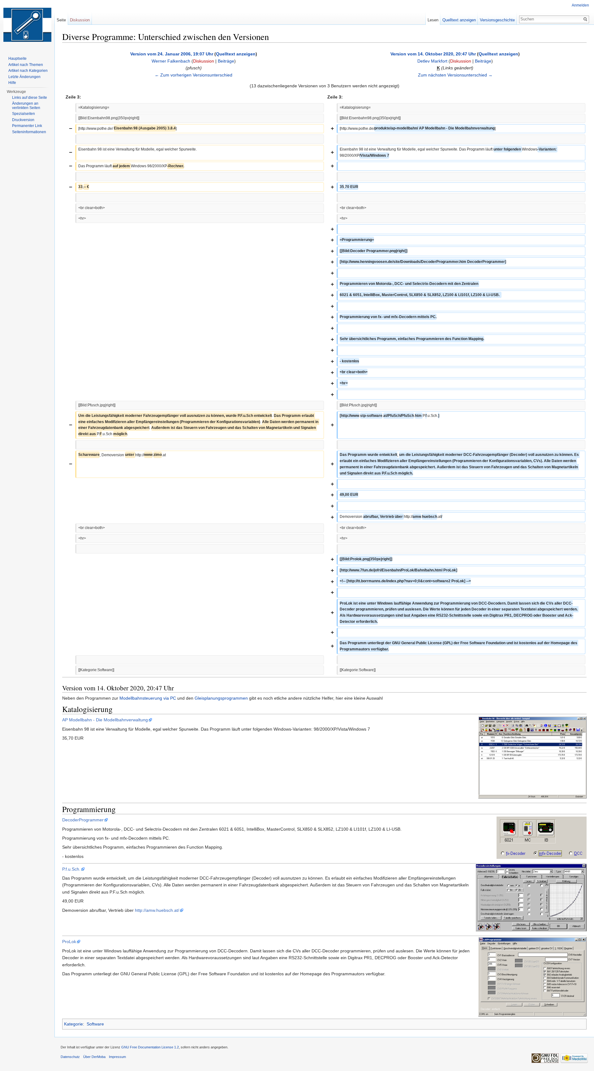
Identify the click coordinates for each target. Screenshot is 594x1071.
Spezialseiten (23, 113)
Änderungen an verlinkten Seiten (26, 105)
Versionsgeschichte (497, 20)
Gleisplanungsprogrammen (221, 698)
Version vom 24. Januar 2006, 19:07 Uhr (171, 53)
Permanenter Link (27, 126)
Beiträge (226, 61)
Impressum (117, 1057)
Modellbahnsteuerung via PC (147, 698)
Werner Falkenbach (171, 61)
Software (95, 1023)
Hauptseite (17, 58)
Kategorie (73, 1023)
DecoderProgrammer (83, 819)
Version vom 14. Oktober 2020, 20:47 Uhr (433, 53)
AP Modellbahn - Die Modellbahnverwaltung (105, 719)
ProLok (69, 941)
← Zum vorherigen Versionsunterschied (193, 74)
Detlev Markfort (432, 61)
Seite (61, 20)
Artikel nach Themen (25, 65)
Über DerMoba (94, 1057)
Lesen (433, 20)
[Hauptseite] (27, 25)
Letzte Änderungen (24, 77)
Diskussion (203, 61)
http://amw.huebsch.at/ (157, 910)
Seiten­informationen (29, 132)
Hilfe (12, 83)
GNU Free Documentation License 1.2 (150, 1047)
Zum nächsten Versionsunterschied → (455, 74)
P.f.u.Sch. (71, 869)
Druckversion (23, 120)
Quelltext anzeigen (236, 53)
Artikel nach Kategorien (28, 70)
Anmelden (580, 5)
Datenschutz (70, 1057)
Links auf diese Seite (29, 97)
